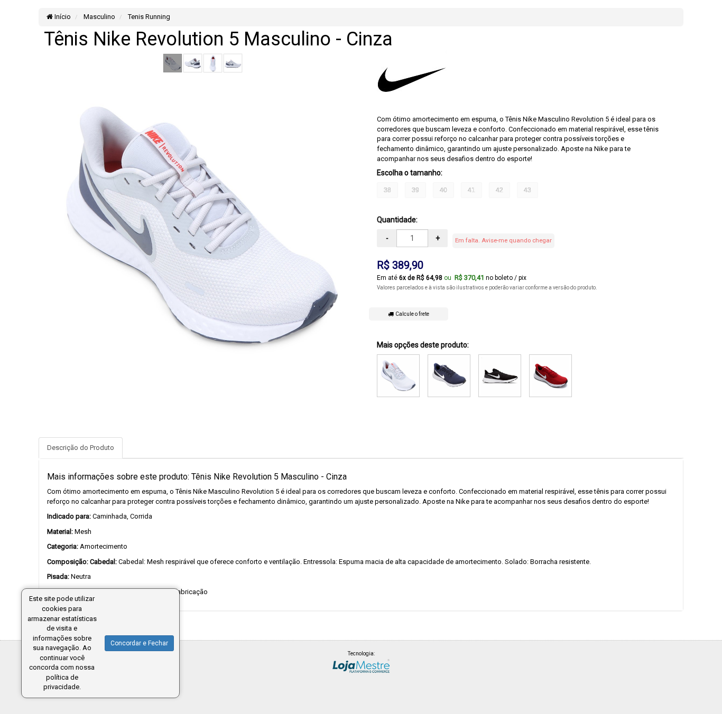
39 (415, 190)
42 (499, 190)
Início (62, 17)
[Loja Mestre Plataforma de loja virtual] (361, 665)
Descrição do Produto (80, 448)
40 (443, 190)
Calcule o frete (411, 314)
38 (387, 190)
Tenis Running (148, 17)
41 (471, 190)
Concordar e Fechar (139, 643)
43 (527, 190)
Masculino (98, 17)
